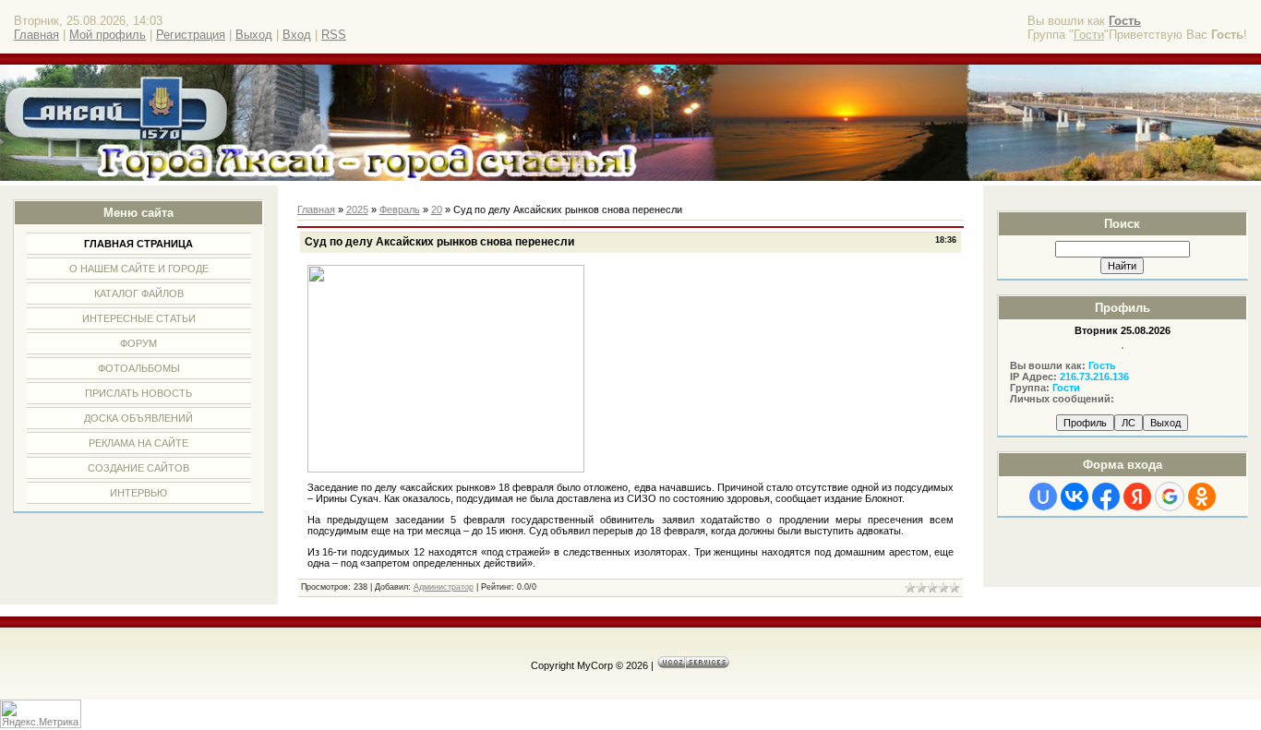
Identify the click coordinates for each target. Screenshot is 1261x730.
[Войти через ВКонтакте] (1074, 496)
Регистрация (190, 35)
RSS (333, 35)
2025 (357, 209)
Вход (296, 35)
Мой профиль (107, 35)
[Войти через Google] (1169, 496)
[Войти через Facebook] (1106, 496)
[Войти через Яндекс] (1137, 496)
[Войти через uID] (1043, 496)
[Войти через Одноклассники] (1202, 496)
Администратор (444, 587)
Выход (253, 35)
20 (436, 209)
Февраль (399, 209)
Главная (36, 35)
